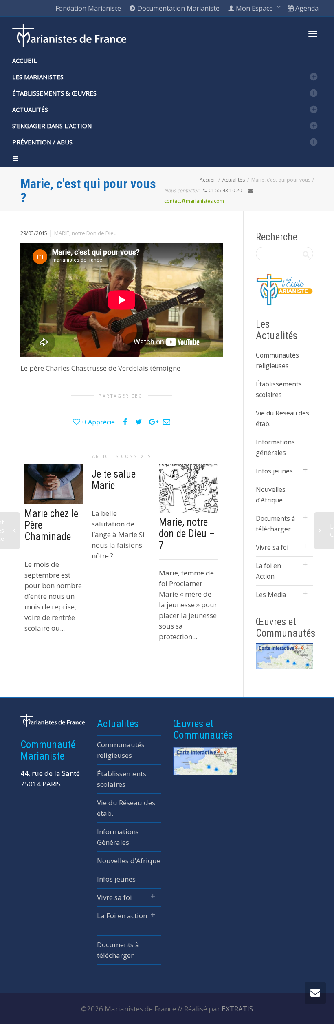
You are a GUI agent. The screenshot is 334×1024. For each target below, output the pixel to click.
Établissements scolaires (279, 389)
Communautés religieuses (277, 360)
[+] (54, 484)
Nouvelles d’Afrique (271, 494)
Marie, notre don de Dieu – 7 (187, 533)
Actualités (30, 109)
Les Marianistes (38, 77)
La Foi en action (122, 915)
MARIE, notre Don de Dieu (85, 233)
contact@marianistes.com (194, 201)
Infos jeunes (274, 470)
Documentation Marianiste (178, 8)
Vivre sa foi (272, 547)
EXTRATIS (237, 1008)
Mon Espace (254, 8)
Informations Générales (118, 837)
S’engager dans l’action (52, 126)
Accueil (24, 60)
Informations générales (275, 447)
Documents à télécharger (275, 523)
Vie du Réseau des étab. (282, 418)
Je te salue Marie (114, 479)
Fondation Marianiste (88, 8)
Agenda (306, 8)
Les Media (271, 594)
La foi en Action (268, 571)
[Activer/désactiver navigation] (313, 34)
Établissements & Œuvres (54, 93)
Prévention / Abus (42, 142)
